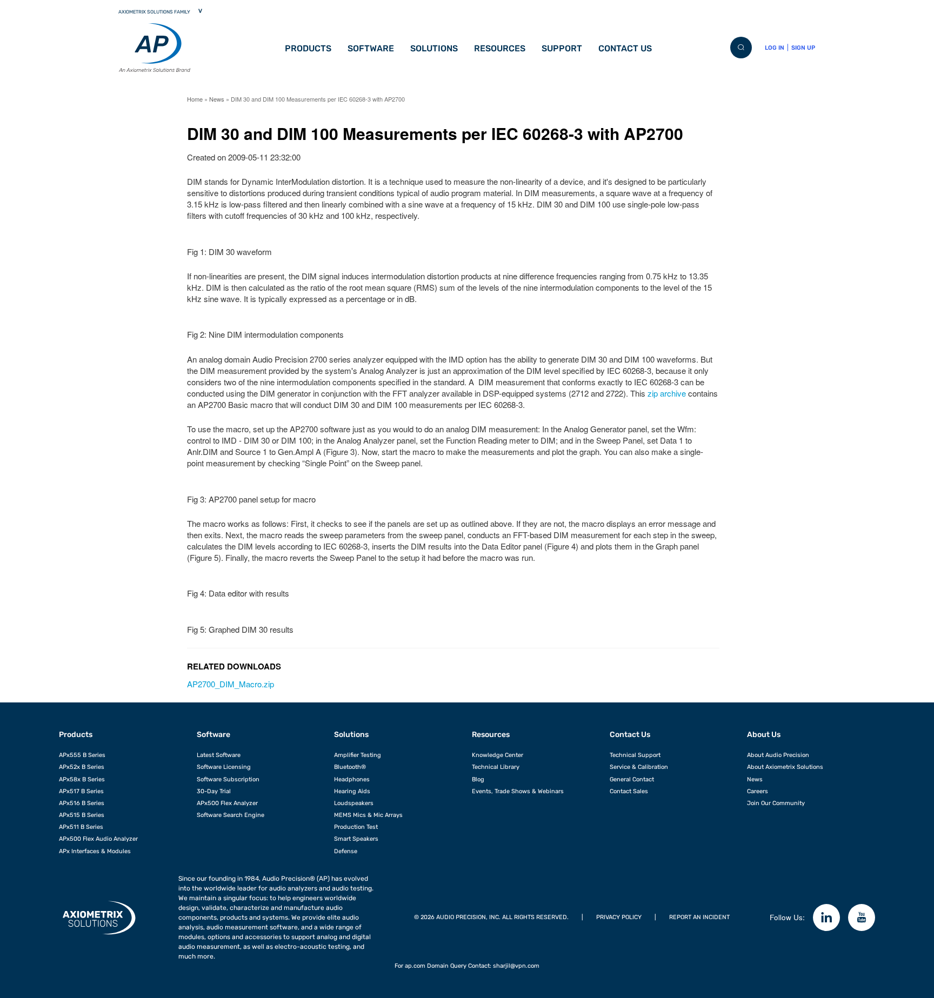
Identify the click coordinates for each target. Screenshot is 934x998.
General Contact (632, 779)
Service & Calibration (639, 767)
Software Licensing (224, 767)
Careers (757, 791)
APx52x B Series (81, 767)
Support (562, 48)
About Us (763, 734)
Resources (499, 48)
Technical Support (635, 755)
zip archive (667, 393)
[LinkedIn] (826, 917)
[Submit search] (741, 47)
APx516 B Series (81, 803)
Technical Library (495, 767)
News (216, 99)
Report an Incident (699, 917)
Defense (345, 851)
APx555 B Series (82, 755)
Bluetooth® (350, 767)
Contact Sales (629, 791)
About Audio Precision (778, 755)
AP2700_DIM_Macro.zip (230, 683)
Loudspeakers (353, 803)
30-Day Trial (214, 791)
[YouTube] (861, 917)
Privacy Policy (619, 917)
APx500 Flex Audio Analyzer (98, 838)
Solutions (434, 48)
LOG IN (774, 47)
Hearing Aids (352, 791)
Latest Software (219, 755)
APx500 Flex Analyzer (227, 803)
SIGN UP (803, 47)
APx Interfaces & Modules (95, 851)
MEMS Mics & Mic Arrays (368, 815)
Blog (478, 779)
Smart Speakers (356, 838)
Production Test (356, 826)
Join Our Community (776, 803)
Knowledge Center (497, 755)
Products (308, 48)
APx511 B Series (81, 826)
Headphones (352, 779)
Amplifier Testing (357, 755)
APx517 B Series (81, 791)
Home (195, 99)
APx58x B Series (82, 779)
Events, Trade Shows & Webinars (518, 791)
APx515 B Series (81, 815)
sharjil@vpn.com (516, 965)
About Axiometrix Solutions (785, 767)
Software (371, 48)
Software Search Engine (230, 815)
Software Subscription (228, 779)
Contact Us (625, 48)
